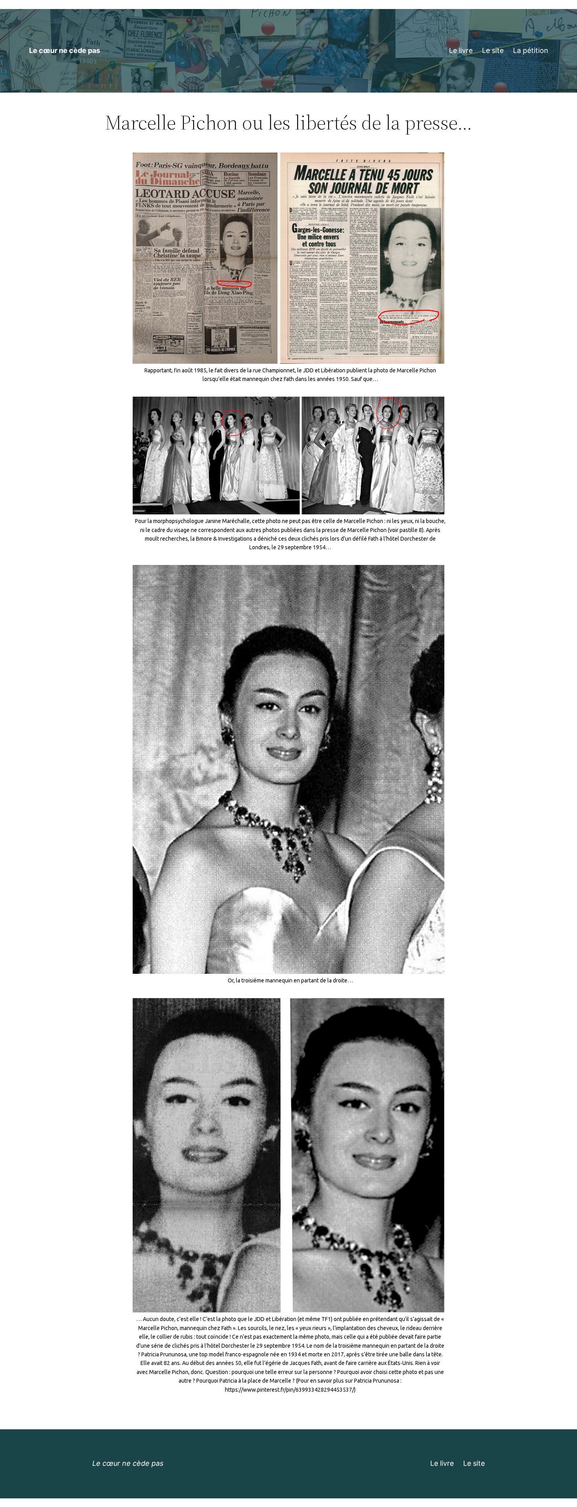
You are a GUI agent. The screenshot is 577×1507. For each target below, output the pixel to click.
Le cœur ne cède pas (64, 50)
